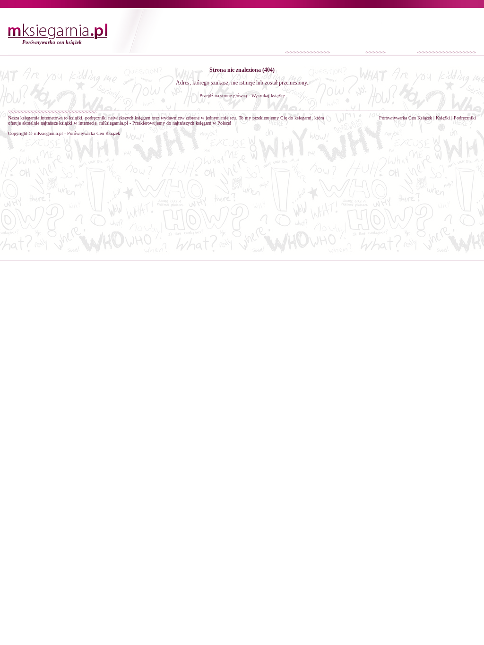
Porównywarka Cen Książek (405, 117)
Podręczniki (465, 117)
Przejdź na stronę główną (223, 95)
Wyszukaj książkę (268, 95)
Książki (443, 117)
